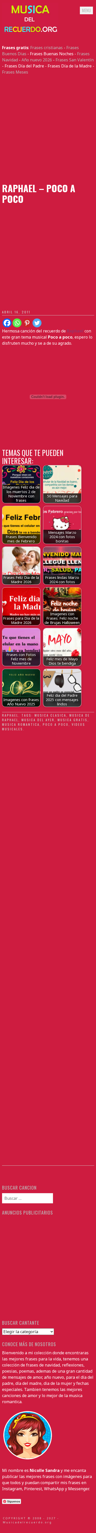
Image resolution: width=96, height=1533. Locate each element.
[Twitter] (37, 322)
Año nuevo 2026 (37, 60)
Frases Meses (15, 72)
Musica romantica (21, 724)
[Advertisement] (48, 129)
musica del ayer (38, 720)
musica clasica (50, 715)
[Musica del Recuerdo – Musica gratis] (30, 32)
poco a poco (56, 724)
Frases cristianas (46, 47)
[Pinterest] (27, 322)
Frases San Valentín (75, 60)
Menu (86, 10)
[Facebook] (7, 322)
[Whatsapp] (17, 322)
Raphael (10, 715)
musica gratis (73, 720)
